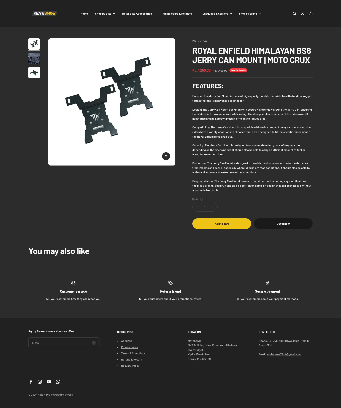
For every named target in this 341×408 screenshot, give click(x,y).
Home (84, 13)
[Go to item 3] (34, 73)
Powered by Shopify (62, 394)
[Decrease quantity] (198, 207)
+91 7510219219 (278, 340)
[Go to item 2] (34, 59)
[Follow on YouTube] (49, 381)
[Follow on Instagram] (39, 381)
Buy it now (283, 223)
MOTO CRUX (199, 40)
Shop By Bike (103, 13)
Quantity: (198, 199)
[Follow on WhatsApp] (58, 381)
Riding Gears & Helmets (177, 13)
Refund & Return (131, 359)
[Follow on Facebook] (30, 381)
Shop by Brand (248, 13)
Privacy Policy (129, 347)
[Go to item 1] (34, 44)
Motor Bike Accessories (137, 13)
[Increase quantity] (212, 207)
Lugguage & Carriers (215, 13)
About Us (126, 340)
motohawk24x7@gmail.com (284, 354)
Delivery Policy (130, 365)
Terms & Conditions (133, 353)
